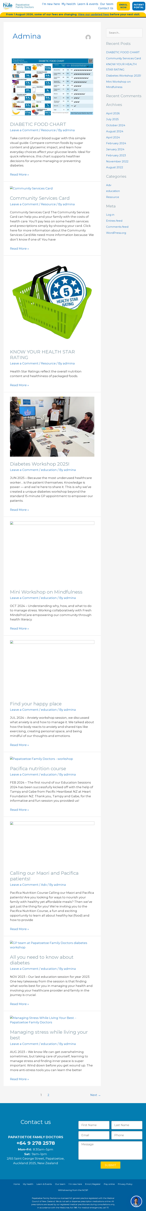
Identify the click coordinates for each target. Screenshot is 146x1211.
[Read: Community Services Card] (31, 188)
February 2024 (116, 143)
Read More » (19, 174)
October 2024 (115, 125)
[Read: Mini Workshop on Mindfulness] (52, 552)
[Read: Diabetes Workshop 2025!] (52, 426)
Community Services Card (40, 198)
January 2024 (115, 149)
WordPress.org (116, 232)
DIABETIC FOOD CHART (38, 124)
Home (17, 1184)
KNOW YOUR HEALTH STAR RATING (42, 354)
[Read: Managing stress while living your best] (52, 1020)
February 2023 (116, 155)
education (49, 470)
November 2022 (117, 161)
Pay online (109, 1184)
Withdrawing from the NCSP (73, 1190)
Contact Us (105, 8)
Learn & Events (44, 1184)
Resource (48, 130)
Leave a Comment (24, 130)
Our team (106, 4)
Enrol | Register (93, 1184)
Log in (110, 214)
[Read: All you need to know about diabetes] (52, 945)
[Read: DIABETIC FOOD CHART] (52, 87)
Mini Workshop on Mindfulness (46, 592)
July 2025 (112, 119)
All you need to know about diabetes (42, 960)
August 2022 (114, 167)
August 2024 (114, 131)
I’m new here (51, 4)
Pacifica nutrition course (38, 768)
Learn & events (87, 4)
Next (95, 1095)
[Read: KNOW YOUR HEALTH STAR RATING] (52, 302)
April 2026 (113, 113)
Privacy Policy (125, 1184)
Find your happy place (36, 704)
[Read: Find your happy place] (52, 668)
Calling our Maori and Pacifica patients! (44, 876)
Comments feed (117, 226)
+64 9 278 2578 (35, 1143)
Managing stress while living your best (49, 1035)
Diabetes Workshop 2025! (39, 464)
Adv (44, 884)
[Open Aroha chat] (136, 1201)
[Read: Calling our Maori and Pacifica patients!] (52, 843)
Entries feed (114, 220)
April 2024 (113, 137)
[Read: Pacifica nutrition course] (41, 758)
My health (69, 4)
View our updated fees (93, 14)
